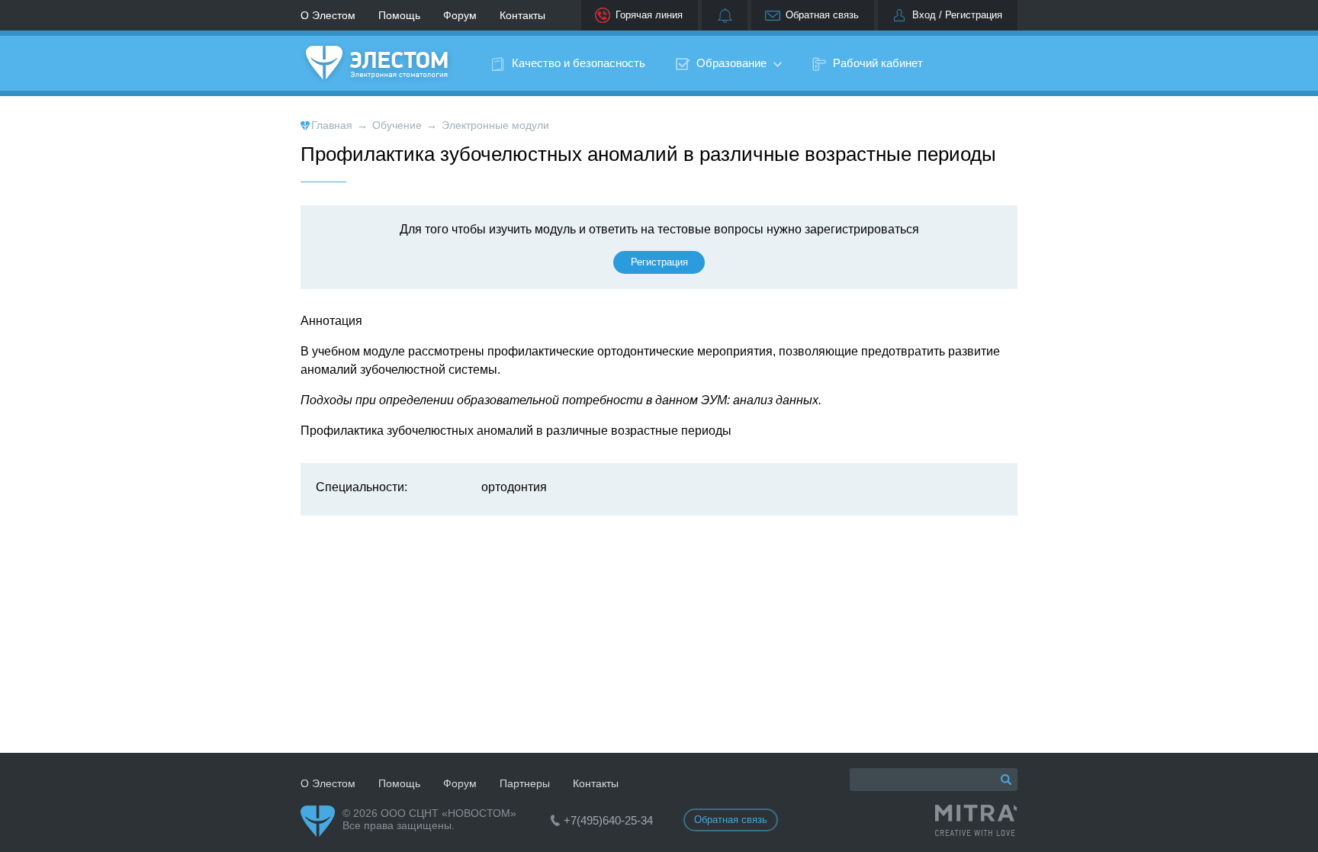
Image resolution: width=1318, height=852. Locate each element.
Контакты (522, 15)
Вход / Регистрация (957, 15)
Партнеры (525, 783)
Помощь (399, 15)
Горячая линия (649, 15)
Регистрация (659, 262)
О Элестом (328, 15)
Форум (460, 15)
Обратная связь (822, 15)
